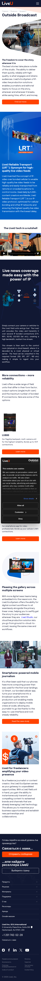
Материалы (6, 892)
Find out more (20, 102)
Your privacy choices (29, 966)
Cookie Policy (29, 970)
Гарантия (28, 962)
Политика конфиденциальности (9, 966)
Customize (19, 512)
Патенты (27, 959)
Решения (13, 11)
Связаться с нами (9, 940)
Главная (5, 11)
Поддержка (6, 897)
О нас (4, 902)
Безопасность (6, 962)
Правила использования (10, 959)
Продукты (6, 882)
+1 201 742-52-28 (12, 935)
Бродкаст (22, 11)
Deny (20, 519)
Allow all (20, 505)
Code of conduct (8, 970)
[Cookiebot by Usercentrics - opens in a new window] (28, 460)
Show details (29, 499)
